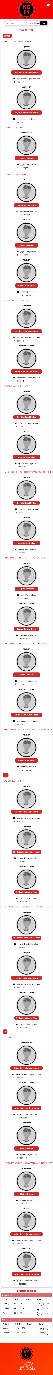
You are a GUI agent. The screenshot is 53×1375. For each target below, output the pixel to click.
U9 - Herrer (9, 1037)
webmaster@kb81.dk (26, 1369)
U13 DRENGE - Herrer (14, 781)
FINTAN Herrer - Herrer (15, 174)
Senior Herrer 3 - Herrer (16, 300)
